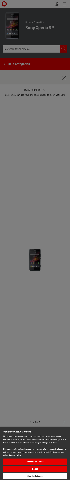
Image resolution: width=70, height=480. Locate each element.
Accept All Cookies (35, 461)
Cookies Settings (34, 476)
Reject (35, 469)
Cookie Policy (15, 455)
